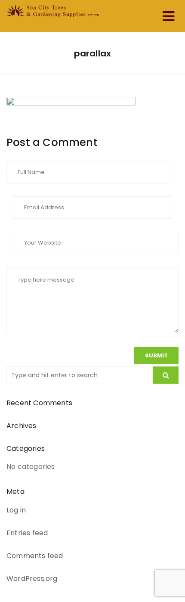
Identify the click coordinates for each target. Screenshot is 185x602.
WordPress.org (32, 578)
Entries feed (27, 533)
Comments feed (34, 556)
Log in (16, 510)
